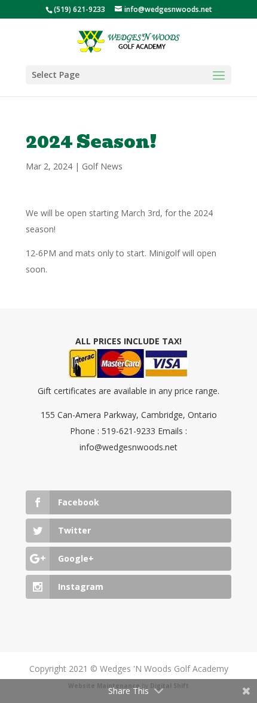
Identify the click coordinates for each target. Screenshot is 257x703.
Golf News (102, 166)
